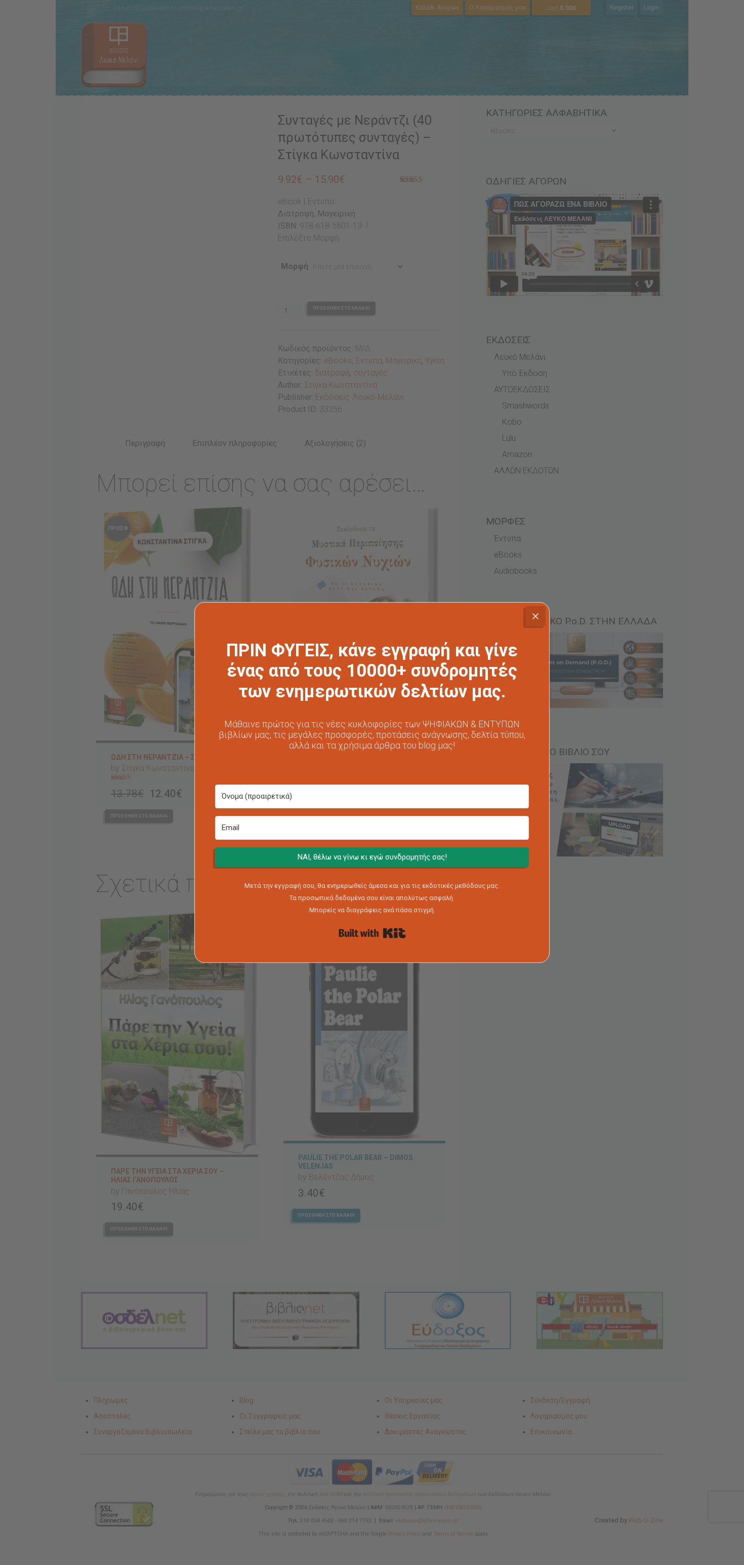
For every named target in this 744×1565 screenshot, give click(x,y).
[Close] (535, 616)
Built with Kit (372, 933)
